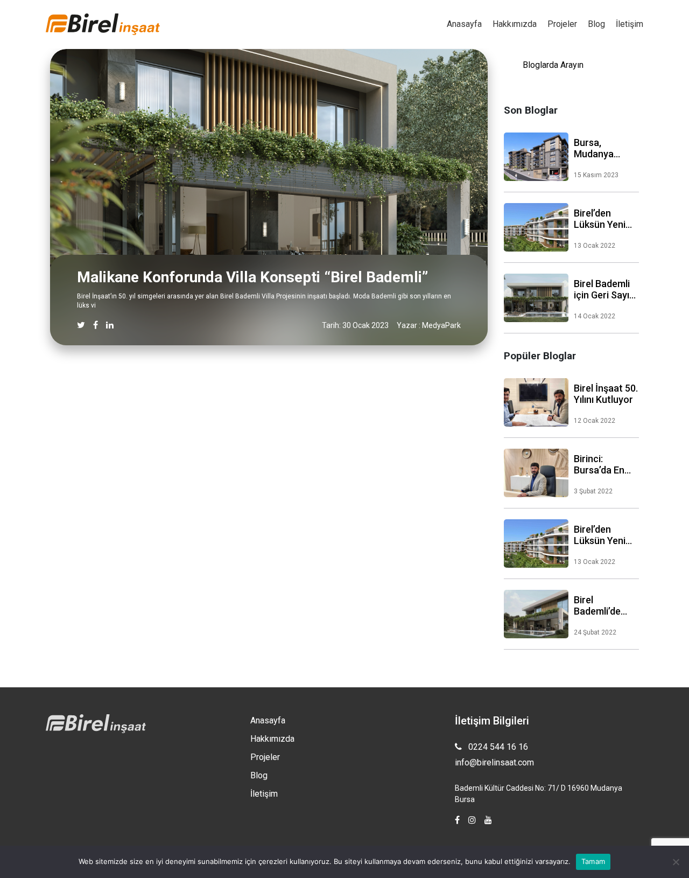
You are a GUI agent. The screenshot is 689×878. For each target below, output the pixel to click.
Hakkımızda (515, 24)
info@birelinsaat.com (494, 762)
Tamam (593, 861)
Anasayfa (464, 24)
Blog (596, 24)
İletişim (629, 24)
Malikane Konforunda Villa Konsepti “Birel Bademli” (252, 277)
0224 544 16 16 (497, 747)
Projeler (562, 24)
